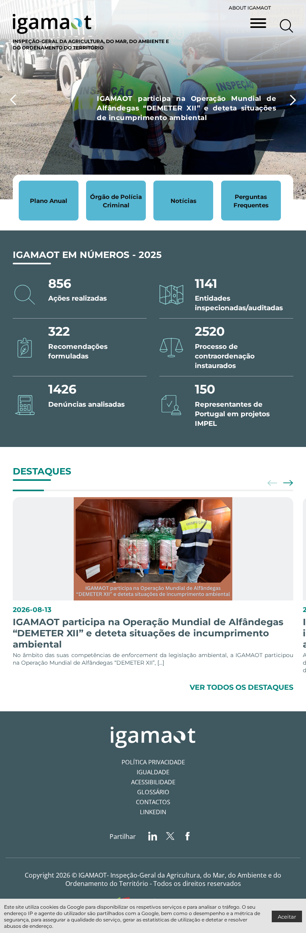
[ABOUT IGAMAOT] (286, 16)
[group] (153, 99)
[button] (293, 100)
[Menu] (258, 23)
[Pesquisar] (286, 26)
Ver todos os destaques (241, 687)
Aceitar (287, 916)
